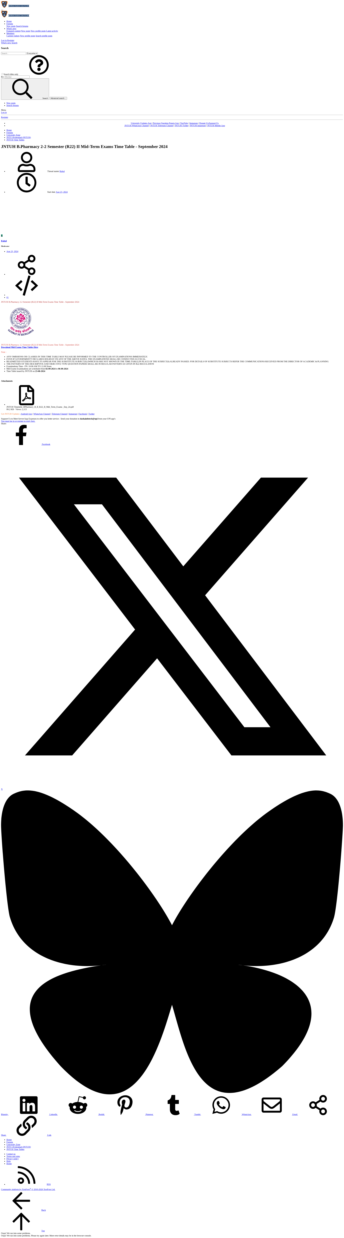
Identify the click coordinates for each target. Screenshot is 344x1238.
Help (8, 1161)
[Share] (26, 274)
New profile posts (38, 31)
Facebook (83, 414)
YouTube (184, 123)
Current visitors (12, 36)
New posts (10, 26)
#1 (7, 297)
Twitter (91, 414)
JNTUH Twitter (181, 125)
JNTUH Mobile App (216, 125)
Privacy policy (12, 1159)
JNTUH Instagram (198, 125)
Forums (9, 24)
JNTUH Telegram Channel (161, 125)
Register (4, 117)
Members (10, 33)
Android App (26, 414)
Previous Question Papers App (166, 123)
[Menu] (2, 10)
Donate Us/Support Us (209, 123)
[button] (39, 74)
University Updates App (141, 123)
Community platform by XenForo (28, 1189)
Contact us (10, 1154)
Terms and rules (13, 1156)
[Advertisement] (172, 214)
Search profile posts (44, 36)
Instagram (193, 123)
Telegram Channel (59, 414)
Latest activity (52, 31)
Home (9, 21)
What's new (11, 28)
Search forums (22, 26)
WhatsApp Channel (41, 414)
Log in (4, 112)
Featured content (13, 31)
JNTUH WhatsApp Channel (136, 125)
